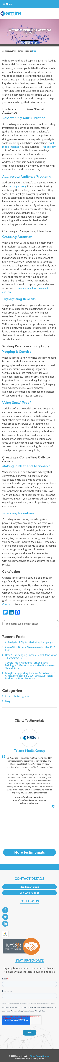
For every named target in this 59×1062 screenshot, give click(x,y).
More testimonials (29, 852)
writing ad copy (17, 186)
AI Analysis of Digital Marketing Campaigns (29, 642)
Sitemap (45, 1056)
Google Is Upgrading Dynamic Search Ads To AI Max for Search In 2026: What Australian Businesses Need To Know (30, 676)
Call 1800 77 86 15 (29, 892)
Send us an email (29, 886)
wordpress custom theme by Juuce (29, 1058)
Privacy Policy (35, 1056)
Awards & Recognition (17, 696)
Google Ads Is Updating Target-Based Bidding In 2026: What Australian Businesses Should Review (30, 665)
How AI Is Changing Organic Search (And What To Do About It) (31, 656)
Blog (34, 50)
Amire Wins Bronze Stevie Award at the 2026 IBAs (30, 648)
